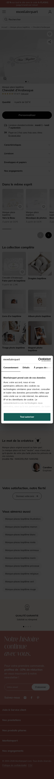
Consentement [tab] (10, 367)
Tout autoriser (27, 417)
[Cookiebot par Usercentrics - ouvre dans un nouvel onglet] (38, 360)
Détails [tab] (26, 367)
